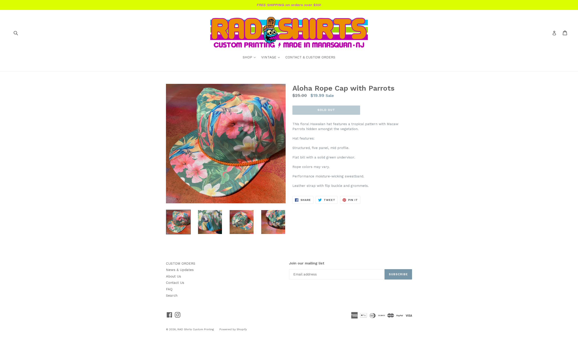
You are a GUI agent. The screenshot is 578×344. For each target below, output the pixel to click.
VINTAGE (271, 57)
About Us (173, 276)
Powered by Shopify (233, 329)
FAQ (169, 289)
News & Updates (180, 270)
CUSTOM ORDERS (180, 263)
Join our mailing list (306, 263)
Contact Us (175, 283)
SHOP (250, 57)
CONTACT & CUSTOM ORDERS (310, 57)
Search (171, 296)
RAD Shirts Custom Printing (195, 329)
